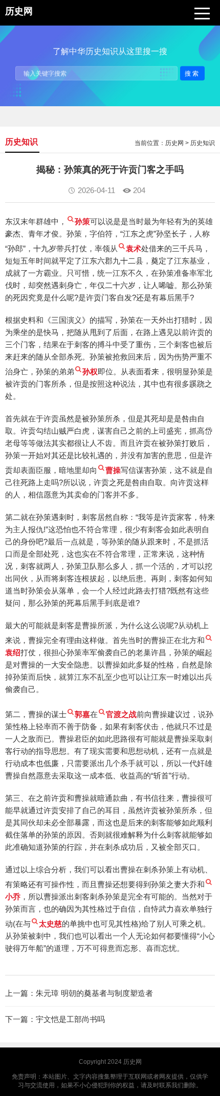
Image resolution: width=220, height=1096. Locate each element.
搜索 (192, 73)
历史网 (174, 143)
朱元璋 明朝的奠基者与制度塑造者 (94, 993)
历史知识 (202, 143)
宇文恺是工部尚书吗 (70, 1019)
